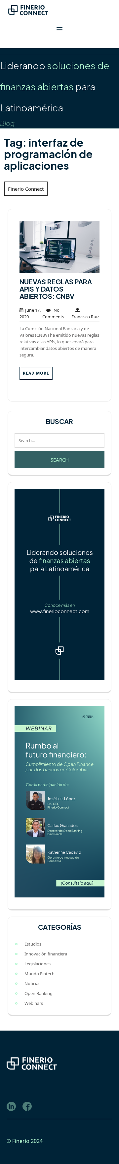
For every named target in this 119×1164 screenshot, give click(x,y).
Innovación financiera (45, 954)
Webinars (33, 1003)
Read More (36, 373)
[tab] (59, 29)
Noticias (32, 983)
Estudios (32, 944)
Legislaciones (37, 964)
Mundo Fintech (39, 974)
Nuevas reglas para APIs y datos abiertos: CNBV (56, 288)
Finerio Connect (26, 188)
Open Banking (38, 993)
